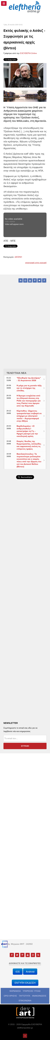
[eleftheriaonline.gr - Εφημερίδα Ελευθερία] (25, 7)
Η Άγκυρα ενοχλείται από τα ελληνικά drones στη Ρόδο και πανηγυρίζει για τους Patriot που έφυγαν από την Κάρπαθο (29, 400)
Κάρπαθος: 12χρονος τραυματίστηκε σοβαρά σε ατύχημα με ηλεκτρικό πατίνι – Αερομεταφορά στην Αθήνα (29, 416)
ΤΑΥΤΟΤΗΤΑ (24, 996)
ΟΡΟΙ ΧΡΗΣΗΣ (10, 996)
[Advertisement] (25, 554)
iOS (18, 971)
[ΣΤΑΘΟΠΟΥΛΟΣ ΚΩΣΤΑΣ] (25, 1012)
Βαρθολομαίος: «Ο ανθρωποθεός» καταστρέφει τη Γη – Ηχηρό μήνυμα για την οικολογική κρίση (27, 431)
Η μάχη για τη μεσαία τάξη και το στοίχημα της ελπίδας (29, 388)
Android (30, 971)
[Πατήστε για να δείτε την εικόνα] (25, 75)
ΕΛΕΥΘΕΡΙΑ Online (28, 53)
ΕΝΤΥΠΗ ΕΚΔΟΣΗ (25, 982)
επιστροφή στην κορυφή (36, 262)
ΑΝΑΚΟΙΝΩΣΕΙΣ (39, 996)
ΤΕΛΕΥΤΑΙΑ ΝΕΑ (16, 373)
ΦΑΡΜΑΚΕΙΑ (15, 991)
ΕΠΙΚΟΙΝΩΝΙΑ (25, 1000)
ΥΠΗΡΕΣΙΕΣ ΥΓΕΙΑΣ (32, 991)
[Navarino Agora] (25, 95)
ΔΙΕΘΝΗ (18, 257)
